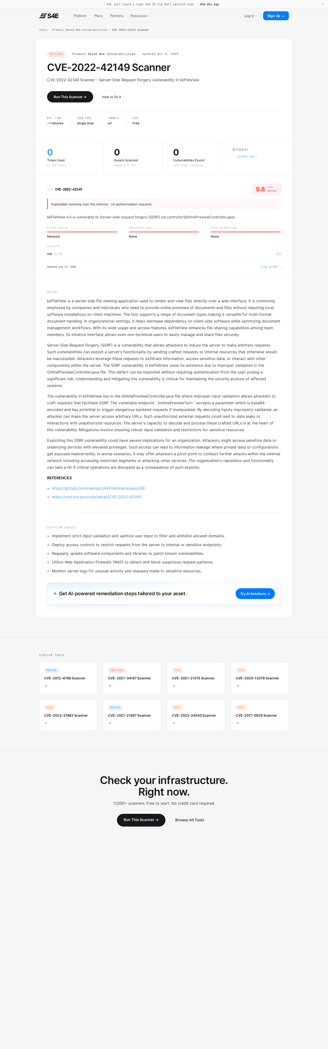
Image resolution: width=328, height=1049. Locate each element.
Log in (250, 15)
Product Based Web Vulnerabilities (80, 30)
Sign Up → (276, 15)
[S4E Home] (48, 15)
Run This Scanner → (70, 97)
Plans (98, 15)
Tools (43, 30)
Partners (116, 15)
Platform (80, 15)
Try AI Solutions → (255, 594)
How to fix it (111, 97)
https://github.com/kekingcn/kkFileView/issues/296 (98, 488)
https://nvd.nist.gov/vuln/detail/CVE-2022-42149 (96, 496)
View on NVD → (271, 266)
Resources (139, 15)
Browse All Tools (189, 820)
